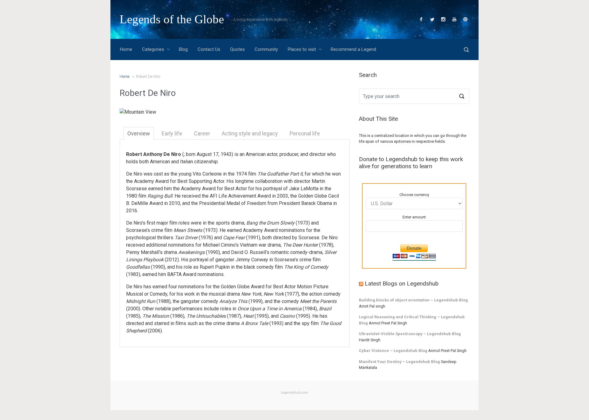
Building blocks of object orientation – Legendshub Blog (413, 300)
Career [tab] (202, 133)
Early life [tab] (172, 133)
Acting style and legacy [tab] (250, 133)
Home (124, 76)
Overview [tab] (138, 133)
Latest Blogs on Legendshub (402, 283)
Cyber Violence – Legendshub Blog (393, 350)
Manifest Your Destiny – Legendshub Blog (399, 361)
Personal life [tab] (305, 133)
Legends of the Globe (172, 19)
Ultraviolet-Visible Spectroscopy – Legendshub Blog (410, 333)
